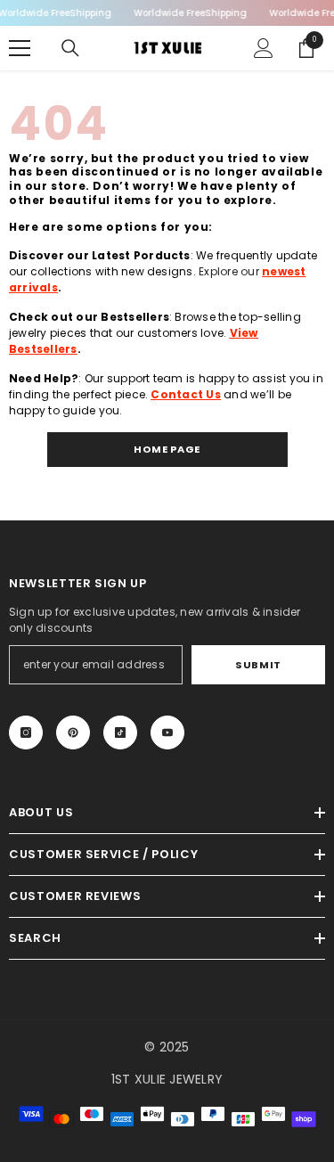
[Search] (70, 48)
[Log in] (263, 48)
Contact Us (185, 394)
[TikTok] (120, 732)
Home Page (167, 449)
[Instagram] (26, 732)
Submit (258, 665)
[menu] (19, 48)
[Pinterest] (73, 732)
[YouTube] (167, 732)
